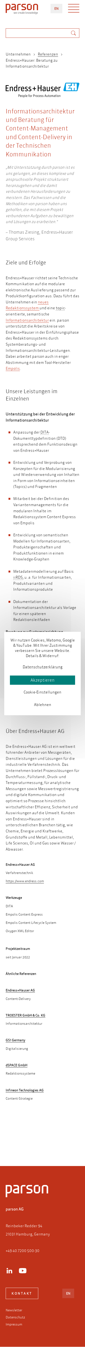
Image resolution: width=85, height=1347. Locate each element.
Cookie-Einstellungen (42, 692)
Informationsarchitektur (27, 320)
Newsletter (14, 1310)
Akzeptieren (42, 680)
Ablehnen (42, 704)
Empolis (13, 368)
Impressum (14, 1324)
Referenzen (48, 54)
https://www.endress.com (25, 881)
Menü (73, 9)
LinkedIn (9, 1270)
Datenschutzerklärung (43, 666)
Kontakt (22, 1293)
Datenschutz (15, 1317)
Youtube (22, 1270)
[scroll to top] (35, 1143)
